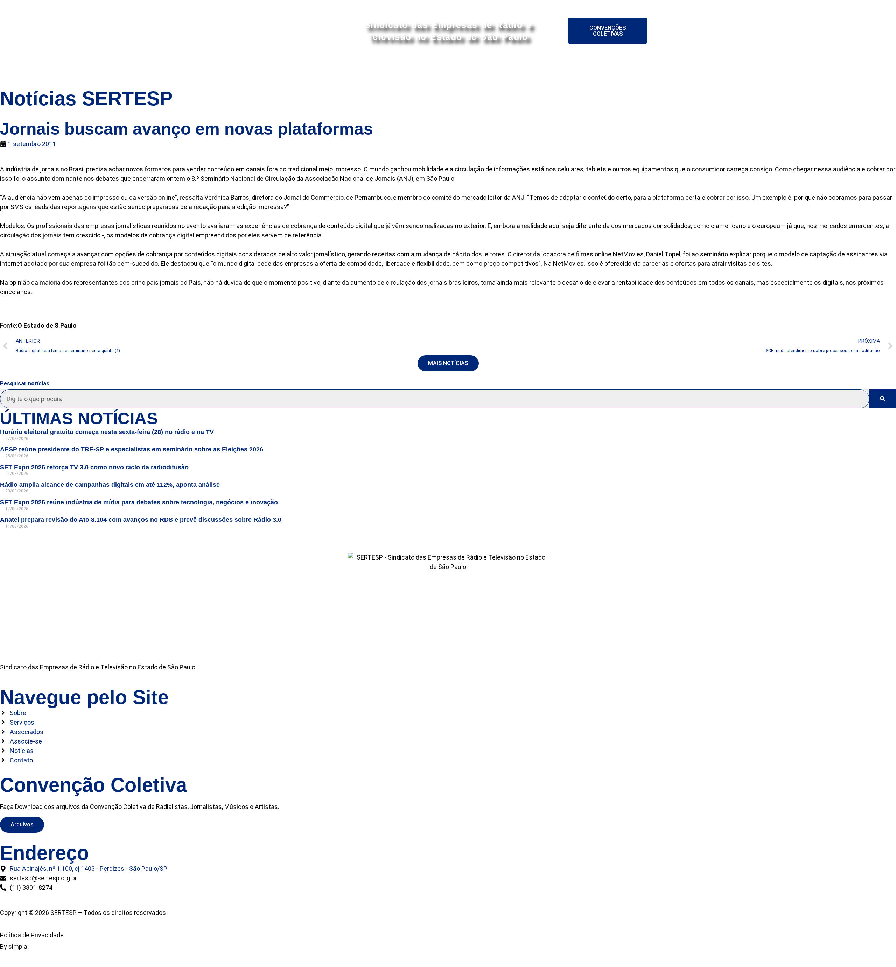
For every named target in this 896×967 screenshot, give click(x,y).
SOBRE (318, 67)
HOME (285, 67)
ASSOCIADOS (407, 67)
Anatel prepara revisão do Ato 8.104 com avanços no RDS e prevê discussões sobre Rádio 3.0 (140, 519)
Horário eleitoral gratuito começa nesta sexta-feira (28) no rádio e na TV (107, 431)
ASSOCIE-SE (459, 67)
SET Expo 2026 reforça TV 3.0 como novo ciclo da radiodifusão (94, 467)
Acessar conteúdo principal (448, 6)
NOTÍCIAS (561, 67)
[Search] (882, 398)
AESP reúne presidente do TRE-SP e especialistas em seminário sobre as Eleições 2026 (131, 449)
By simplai (14, 946)
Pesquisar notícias (24, 383)
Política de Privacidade (32, 935)
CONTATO (605, 67)
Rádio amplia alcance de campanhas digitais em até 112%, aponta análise (110, 484)
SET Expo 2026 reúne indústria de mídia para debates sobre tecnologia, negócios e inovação (139, 502)
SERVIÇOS (357, 67)
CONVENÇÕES (512, 67)
